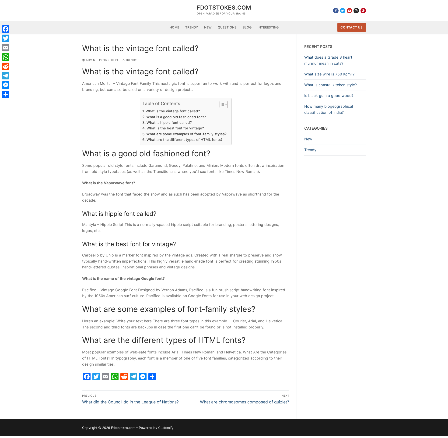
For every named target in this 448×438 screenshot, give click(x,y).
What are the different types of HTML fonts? (184, 139)
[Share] (5, 94)
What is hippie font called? (169, 122)
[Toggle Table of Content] (221, 104)
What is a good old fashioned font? (176, 117)
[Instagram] (356, 10)
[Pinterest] (363, 10)
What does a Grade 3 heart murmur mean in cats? (328, 60)
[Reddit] (5, 66)
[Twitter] (342, 10)
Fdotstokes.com (224, 7)
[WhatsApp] (5, 57)
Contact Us (351, 27)
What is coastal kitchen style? (330, 84)
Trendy (131, 60)
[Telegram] (5, 75)
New (308, 139)
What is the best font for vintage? (175, 128)
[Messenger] (5, 85)
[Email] (5, 47)
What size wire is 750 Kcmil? (329, 74)
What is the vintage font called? (173, 111)
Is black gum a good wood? (329, 95)
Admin (90, 60)
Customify (166, 428)
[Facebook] (335, 10)
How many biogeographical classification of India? (328, 109)
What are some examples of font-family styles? (186, 134)
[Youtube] (349, 10)
